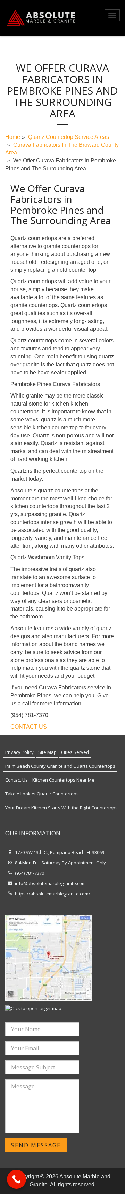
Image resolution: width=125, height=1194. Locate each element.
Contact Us (16, 780)
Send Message (36, 1145)
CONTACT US (28, 727)
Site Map (47, 752)
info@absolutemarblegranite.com (50, 883)
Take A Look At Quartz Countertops (42, 794)
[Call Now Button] (16, 1179)
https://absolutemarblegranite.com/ (52, 894)
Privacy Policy (19, 752)
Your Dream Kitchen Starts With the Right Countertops (61, 807)
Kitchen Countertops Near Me (63, 780)
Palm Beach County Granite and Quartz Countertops (60, 766)
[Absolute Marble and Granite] (41, 18)
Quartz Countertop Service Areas (68, 137)
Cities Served (75, 752)
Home (12, 137)
